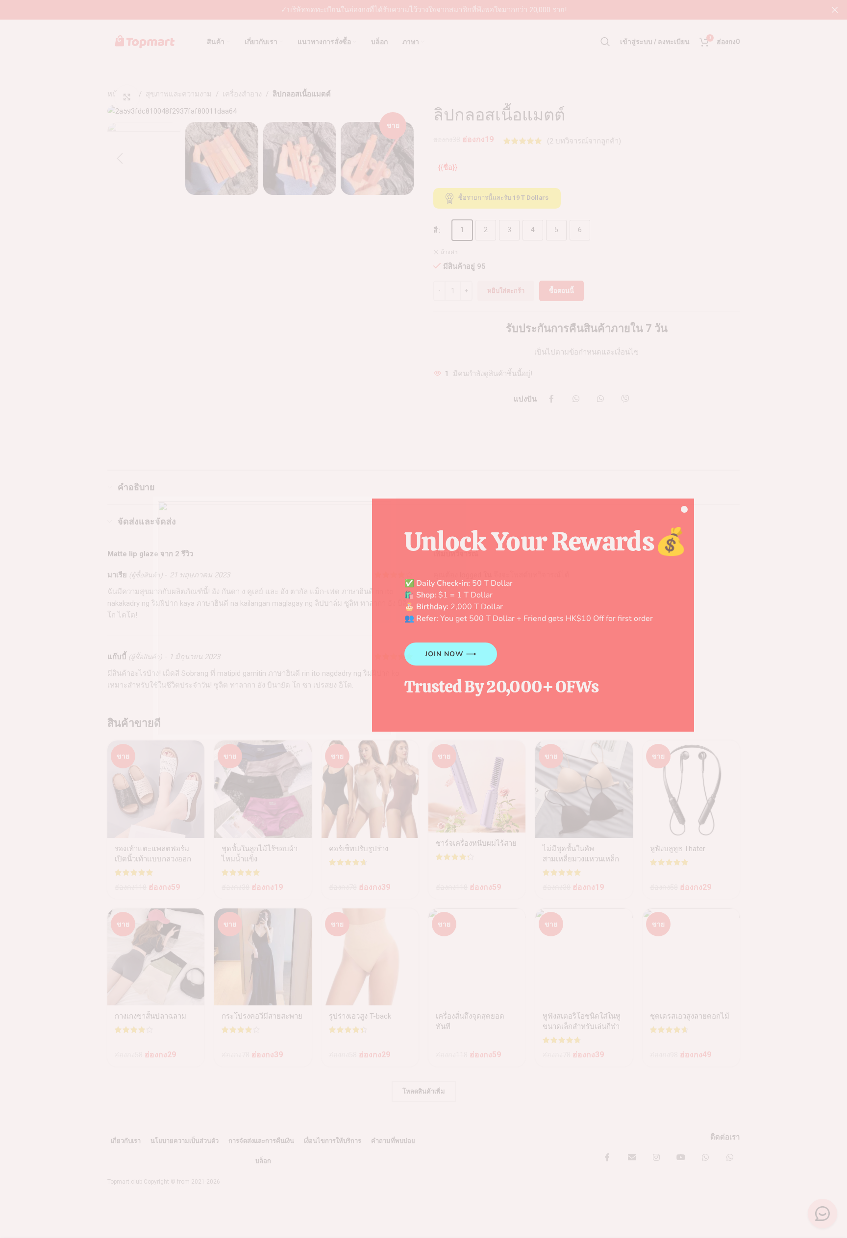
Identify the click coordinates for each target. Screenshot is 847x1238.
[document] (423, 619)
